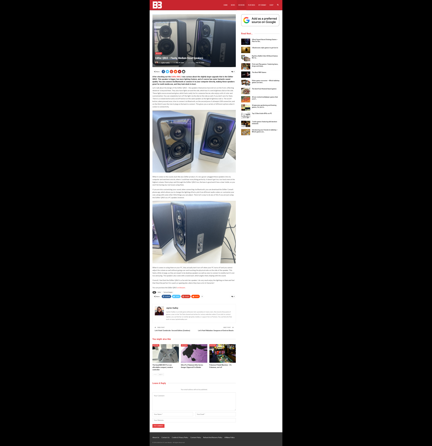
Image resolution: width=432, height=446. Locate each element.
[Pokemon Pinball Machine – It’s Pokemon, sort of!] (222, 353)
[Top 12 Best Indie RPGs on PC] (245, 116)
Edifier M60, (176, 77)
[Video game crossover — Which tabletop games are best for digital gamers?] (245, 83)
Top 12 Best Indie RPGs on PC (262, 113)
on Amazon (181, 288)
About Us (155, 437)
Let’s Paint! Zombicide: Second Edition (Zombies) (172, 331)
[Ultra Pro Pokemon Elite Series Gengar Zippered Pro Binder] (194, 353)
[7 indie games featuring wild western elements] (245, 124)
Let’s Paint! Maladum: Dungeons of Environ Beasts (216, 331)
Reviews (241, 5)
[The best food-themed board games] (245, 91)
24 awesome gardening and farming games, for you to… (264, 106)
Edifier (159, 292)
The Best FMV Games (259, 72)
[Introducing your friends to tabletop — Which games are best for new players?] (245, 132)
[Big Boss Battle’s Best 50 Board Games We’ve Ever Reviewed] (245, 58)
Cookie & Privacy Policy (180, 437)
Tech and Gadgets (168, 292)
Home (226, 5)
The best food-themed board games (264, 89)
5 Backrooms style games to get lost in (265, 48)
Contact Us (165, 437)
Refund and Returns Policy (212, 437)
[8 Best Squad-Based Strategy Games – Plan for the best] (245, 42)
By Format (262, 5)
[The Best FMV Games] (245, 74)
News (233, 5)
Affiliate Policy (229, 437)
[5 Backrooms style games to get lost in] (245, 50)
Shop (271, 5)
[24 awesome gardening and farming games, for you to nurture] (245, 107)
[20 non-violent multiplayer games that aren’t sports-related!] (245, 99)
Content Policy (195, 437)
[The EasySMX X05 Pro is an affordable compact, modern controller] (165, 353)
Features (251, 5)
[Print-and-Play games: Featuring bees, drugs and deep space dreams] (245, 66)
